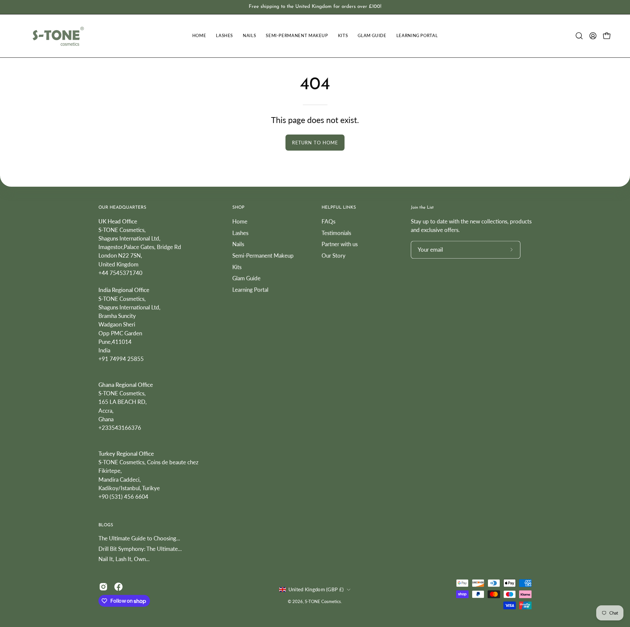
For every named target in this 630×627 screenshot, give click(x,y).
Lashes (240, 232)
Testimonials (336, 232)
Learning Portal (250, 289)
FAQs (328, 221)
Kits (237, 266)
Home (239, 221)
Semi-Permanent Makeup (263, 255)
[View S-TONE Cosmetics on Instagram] (103, 587)
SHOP (238, 207)
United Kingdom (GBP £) (316, 589)
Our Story (334, 255)
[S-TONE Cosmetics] (57, 35)
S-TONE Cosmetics (323, 601)
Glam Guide (246, 278)
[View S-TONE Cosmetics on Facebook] (118, 587)
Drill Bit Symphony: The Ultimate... (140, 548)
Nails (238, 243)
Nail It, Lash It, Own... (124, 559)
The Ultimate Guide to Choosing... (139, 538)
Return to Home (315, 142)
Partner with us (340, 243)
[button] (579, 36)
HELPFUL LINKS (339, 207)
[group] (315, 7)
